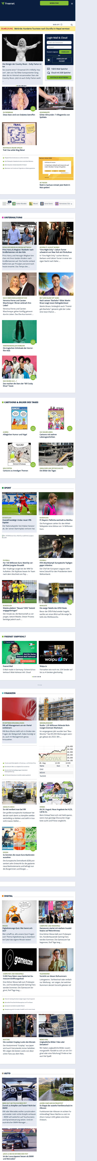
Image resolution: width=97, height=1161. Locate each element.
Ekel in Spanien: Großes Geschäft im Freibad (16, 164)
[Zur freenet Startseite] (7, 2)
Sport (7, 487)
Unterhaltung (13, 217)
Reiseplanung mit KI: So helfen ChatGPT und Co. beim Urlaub (20, 1009)
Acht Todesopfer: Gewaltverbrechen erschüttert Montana (19, 161)
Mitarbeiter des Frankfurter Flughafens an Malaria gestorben (20, 168)
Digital (8, 895)
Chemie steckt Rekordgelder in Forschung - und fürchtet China (20, 763)
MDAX (42, 772)
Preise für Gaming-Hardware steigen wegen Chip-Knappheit (20, 999)
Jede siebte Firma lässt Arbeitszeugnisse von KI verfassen (19, 1002)
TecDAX (43, 776)
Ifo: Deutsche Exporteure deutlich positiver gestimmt (18, 775)
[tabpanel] (22, 57)
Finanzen (9, 693)
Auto (7, 1073)
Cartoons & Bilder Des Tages (21, 402)
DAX (41, 769)
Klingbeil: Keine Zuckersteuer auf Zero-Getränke (17, 158)
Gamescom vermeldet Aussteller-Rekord (15, 1006)
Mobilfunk (54, 3)
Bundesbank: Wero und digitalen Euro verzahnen (17, 766)
